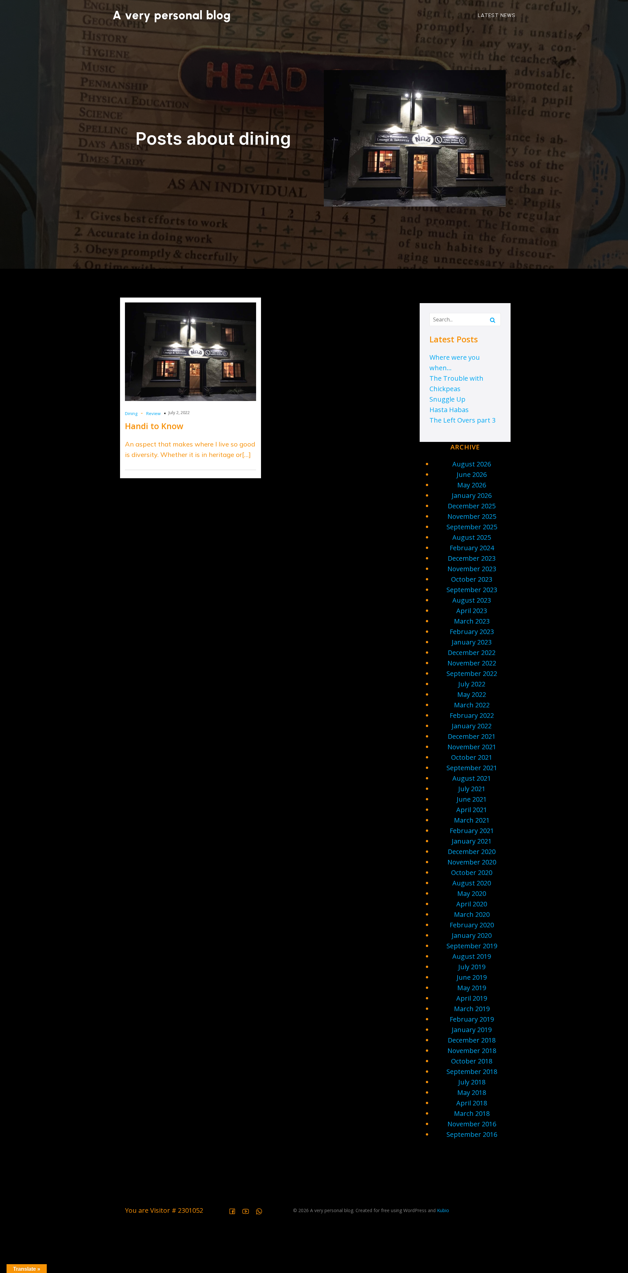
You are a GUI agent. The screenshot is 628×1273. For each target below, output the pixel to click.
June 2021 (472, 799)
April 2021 (471, 809)
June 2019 (472, 977)
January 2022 (472, 725)
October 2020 (471, 872)
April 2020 (471, 904)
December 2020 (472, 851)
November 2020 (471, 862)
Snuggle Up (447, 399)
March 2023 (472, 621)
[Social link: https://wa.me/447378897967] (261, 1210)
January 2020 (472, 935)
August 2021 (471, 778)
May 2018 (471, 1092)
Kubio (443, 1210)
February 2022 (472, 715)
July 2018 (471, 1082)
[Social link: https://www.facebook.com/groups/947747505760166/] (234, 1210)
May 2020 (471, 893)
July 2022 (471, 684)
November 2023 (471, 568)
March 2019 (472, 1008)
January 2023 (472, 642)
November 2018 (471, 1050)
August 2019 (471, 956)
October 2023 (471, 579)
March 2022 (472, 704)
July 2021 (471, 788)
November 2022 (471, 663)
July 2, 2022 (179, 412)
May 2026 (471, 485)
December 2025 (472, 505)
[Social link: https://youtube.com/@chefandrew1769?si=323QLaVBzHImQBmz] (248, 1210)
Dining (131, 413)
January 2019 (472, 1029)
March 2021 (472, 820)
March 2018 (472, 1113)
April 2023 (471, 610)
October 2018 (471, 1061)
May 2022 (471, 694)
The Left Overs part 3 (462, 420)
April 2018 (471, 1103)
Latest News (496, 15)
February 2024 (472, 547)
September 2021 (471, 767)
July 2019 (471, 966)
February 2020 (472, 924)
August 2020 (471, 883)
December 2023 (472, 558)
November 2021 (471, 746)
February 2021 (472, 830)
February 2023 (472, 631)
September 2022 (471, 673)
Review (153, 413)
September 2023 (471, 589)
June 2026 (472, 474)
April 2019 (471, 998)
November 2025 (471, 516)
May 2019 (471, 987)
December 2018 (472, 1040)
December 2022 (472, 652)
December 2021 (472, 736)
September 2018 (471, 1071)
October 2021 (471, 757)
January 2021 (472, 841)
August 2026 (471, 464)
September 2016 (471, 1134)
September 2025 (471, 526)
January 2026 (472, 495)
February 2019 (472, 1019)
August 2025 (471, 537)
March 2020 (472, 914)
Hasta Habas (449, 409)
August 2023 (471, 600)
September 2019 (471, 945)
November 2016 (471, 1123)
